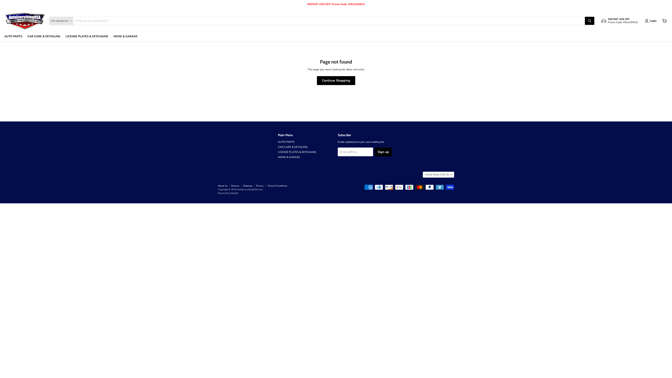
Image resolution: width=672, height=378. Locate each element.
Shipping (247, 185)
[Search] (589, 21)
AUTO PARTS (13, 36)
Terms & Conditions (277, 185)
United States (437, 174)
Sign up (383, 152)
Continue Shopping (336, 80)
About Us (222, 185)
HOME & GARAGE (125, 36)
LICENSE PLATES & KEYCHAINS (87, 36)
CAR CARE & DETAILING (43, 36)
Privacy (260, 185)
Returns (235, 185)
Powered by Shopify (228, 193)
